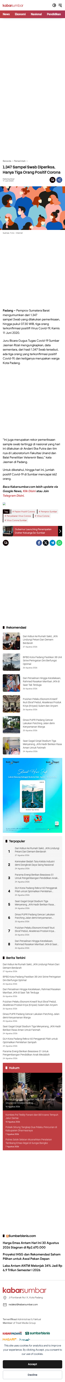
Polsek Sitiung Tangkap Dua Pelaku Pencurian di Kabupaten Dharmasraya (31, 1129)
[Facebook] (39, 543)
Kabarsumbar (9, 179)
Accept (32, 1364)
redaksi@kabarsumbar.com (23, 1304)
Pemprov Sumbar (49, 511)
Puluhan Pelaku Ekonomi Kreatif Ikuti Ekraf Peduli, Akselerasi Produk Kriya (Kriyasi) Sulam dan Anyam (42, 702)
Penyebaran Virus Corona (19, 516)
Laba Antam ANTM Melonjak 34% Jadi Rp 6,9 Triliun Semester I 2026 (32, 1268)
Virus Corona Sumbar (17, 520)
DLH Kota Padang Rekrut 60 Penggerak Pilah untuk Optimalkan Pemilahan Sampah (36, 890)
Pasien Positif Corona (25, 511)
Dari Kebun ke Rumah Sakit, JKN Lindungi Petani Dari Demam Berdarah (40, 639)
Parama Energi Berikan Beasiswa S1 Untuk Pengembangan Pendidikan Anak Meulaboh (36, 876)
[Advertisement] (32, 52)
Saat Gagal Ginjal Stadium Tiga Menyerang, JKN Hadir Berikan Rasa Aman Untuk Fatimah (42, 744)
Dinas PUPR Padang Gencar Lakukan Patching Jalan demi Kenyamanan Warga (39, 723)
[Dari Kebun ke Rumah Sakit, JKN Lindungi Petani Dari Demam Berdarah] (11, 641)
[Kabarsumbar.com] (13, 5)
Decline (32, 1375)
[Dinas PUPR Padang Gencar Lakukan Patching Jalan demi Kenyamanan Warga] (11, 725)
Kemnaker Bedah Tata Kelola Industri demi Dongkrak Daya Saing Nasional (35, 863)
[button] (54, 5)
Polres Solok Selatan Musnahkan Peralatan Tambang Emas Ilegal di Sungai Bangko (29, 1141)
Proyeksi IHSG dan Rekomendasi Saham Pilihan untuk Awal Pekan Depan (31, 1256)
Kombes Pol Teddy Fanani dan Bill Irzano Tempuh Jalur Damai (32, 1116)
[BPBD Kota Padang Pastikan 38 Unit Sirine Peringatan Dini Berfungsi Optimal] (11, 662)
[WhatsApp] (59, 543)
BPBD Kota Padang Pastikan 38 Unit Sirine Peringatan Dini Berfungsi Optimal (42, 660)
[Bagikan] (59, 180)
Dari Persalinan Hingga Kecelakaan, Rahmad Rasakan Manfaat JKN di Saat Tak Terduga (42, 681)
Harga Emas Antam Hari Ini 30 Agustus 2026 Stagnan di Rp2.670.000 (31, 1245)
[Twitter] (46, 543)
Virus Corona (43, 516)
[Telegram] (52, 543)
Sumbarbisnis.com (22, 1236)
